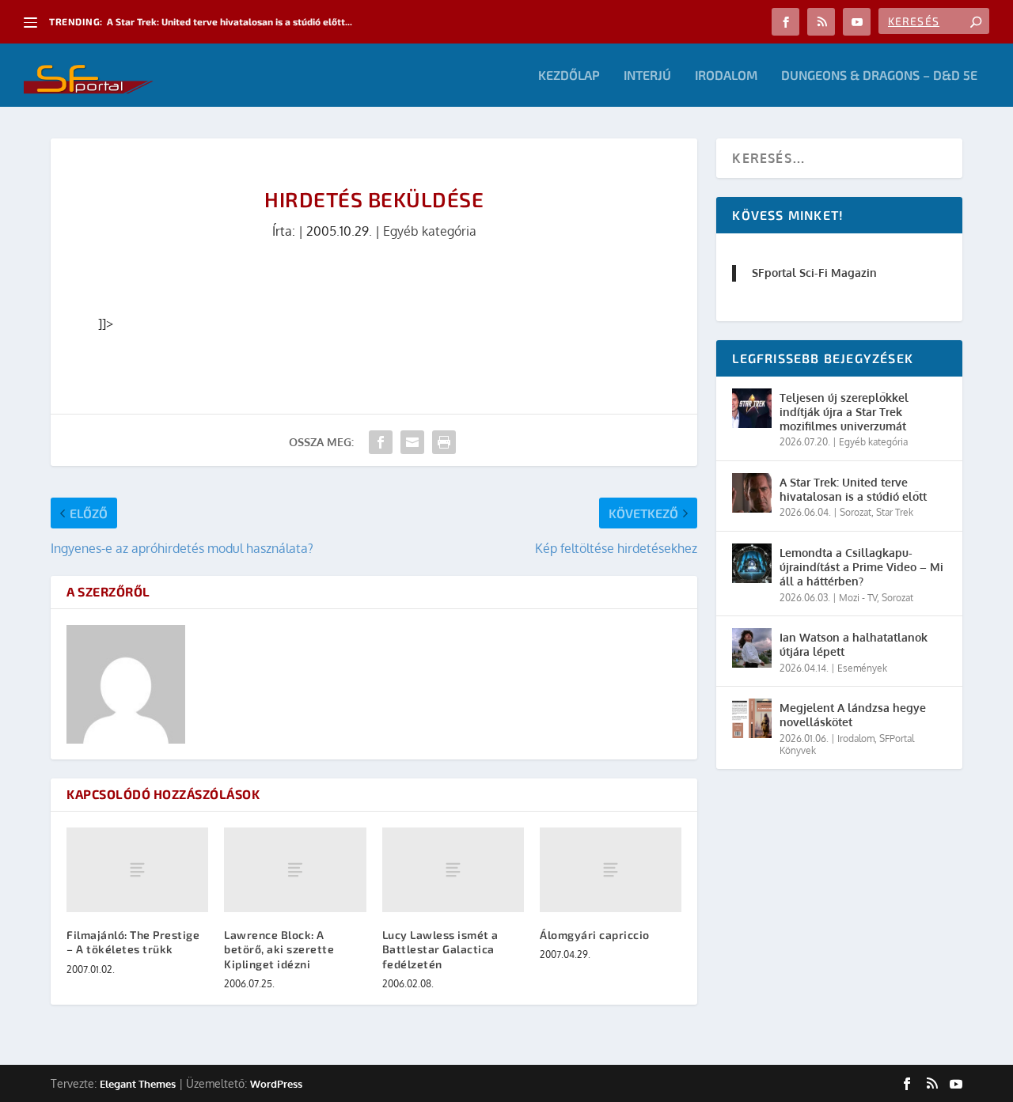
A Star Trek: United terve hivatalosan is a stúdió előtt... (229, 21)
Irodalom (726, 75)
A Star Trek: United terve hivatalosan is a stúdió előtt (853, 489)
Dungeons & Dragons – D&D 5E (879, 75)
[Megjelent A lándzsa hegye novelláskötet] (752, 718)
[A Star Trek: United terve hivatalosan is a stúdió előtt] (752, 493)
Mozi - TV (858, 598)
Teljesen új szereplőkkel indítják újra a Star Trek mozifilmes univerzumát (844, 412)
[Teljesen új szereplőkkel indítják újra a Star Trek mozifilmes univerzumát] (752, 408)
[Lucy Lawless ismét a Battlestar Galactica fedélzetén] (453, 870)
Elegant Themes (138, 1083)
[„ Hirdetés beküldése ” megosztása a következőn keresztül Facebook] (380, 442)
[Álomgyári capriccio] (610, 870)
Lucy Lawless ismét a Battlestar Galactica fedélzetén (440, 949)
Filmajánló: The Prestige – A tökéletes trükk (132, 942)
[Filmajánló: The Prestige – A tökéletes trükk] (137, 870)
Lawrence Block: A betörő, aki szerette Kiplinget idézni (279, 949)
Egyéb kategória (429, 231)
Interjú (647, 75)
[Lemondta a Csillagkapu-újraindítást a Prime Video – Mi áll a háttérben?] (752, 563)
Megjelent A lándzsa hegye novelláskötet (853, 715)
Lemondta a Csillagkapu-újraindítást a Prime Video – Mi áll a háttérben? (861, 567)
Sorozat (855, 512)
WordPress (276, 1083)
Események (862, 668)
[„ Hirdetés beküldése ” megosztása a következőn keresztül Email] (412, 442)
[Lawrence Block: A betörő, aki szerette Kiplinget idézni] (295, 870)
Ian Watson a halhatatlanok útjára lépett (854, 644)
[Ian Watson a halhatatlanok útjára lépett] (752, 648)
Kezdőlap (569, 75)
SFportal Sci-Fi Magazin (814, 272)
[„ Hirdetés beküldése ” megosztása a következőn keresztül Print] (444, 442)
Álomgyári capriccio (595, 934)
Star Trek (894, 512)
